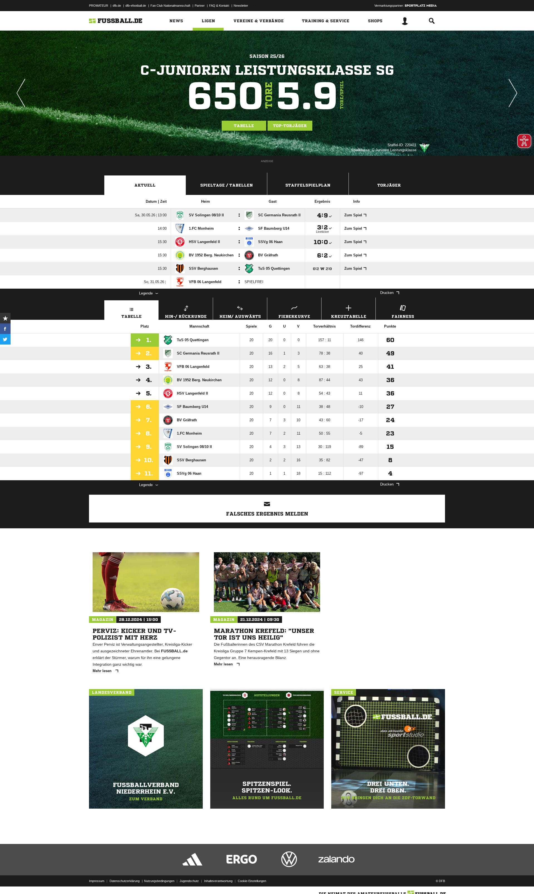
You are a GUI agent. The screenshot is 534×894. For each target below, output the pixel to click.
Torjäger (389, 185)
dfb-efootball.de (135, 5)
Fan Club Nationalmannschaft (170, 5)
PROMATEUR (98, 5)
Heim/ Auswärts (240, 316)
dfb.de (117, 5)
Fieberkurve (294, 316)
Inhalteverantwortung (218, 881)
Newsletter (241, 5)
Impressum (96, 881)
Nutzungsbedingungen (159, 881)
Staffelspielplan (307, 185)
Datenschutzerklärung (125, 881)
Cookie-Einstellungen (252, 881)
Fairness (403, 316)
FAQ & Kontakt (219, 5)
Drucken (387, 293)
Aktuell (144, 185)
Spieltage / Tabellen (226, 185)
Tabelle (244, 126)
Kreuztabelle (348, 316)
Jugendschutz (189, 881)
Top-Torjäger (290, 126)
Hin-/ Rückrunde (186, 316)
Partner (200, 5)
